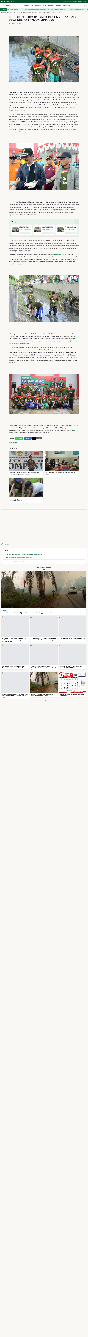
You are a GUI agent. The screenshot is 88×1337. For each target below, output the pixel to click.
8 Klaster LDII (66, 5)
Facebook (27, 438)
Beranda (26, 5)
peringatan (57, 254)
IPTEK (44, 5)
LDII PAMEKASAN (11, 12)
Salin (39, 438)
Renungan (38, 5)
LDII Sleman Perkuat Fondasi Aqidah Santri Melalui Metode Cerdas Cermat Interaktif (42, 9)
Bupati (74, 430)
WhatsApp (19, 438)
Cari (75, 1)
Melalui (73, 338)
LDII (6, 5)
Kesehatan (51, 5)
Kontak (85, 1)
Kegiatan (58, 5)
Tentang (80, 1)
